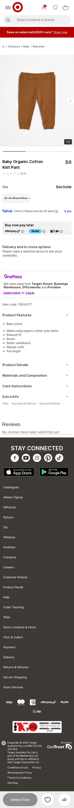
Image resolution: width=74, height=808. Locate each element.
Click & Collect (13, 637)
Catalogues (11, 487)
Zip (5, 527)
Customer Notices (15, 577)
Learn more (11, 292)
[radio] (15, 198)
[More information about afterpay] (22, 231)
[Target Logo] (18, 7)
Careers (8, 567)
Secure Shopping (15, 677)
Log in (30, 292)
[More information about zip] (60, 231)
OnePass (9, 547)
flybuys (8, 517)
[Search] (8, 20)
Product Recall (13, 587)
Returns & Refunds (16, 667)
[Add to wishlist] (47, 799)
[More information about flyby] (56, 211)
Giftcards (9, 507)
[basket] (65, 7)
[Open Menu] (7, 7)
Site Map (12, 782)
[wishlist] (55, 7)
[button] (20, 799)
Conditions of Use (17, 767)
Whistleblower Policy (19, 772)
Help (6, 597)
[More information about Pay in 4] (43, 231)
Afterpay (9, 537)
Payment (9, 647)
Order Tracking (13, 607)
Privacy (36, 767)
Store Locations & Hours (19, 627)
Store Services (13, 687)
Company (9, 557)
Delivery (8, 657)
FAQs (6, 617)
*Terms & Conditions (19, 777)
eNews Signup (13, 497)
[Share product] (64, 799)
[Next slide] (70, 101)
